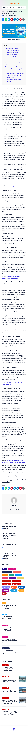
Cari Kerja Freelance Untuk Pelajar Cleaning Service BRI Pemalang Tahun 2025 (9, 713)
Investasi (20, 578)
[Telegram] (14, 509)
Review (13, 587)
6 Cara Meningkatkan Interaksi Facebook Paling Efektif (9, 652)
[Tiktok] (13, 509)
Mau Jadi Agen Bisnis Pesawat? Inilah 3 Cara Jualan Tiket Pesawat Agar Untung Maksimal (9, 525)
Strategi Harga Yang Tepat (13, 77)
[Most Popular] (14, 729)
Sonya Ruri (14, 505)
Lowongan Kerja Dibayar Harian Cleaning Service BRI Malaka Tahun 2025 (9, 702)
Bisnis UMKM (5, 477)
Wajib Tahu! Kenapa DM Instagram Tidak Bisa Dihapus (8, 618)
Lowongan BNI (16, 581)
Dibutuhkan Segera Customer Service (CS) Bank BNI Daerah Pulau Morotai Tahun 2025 (9, 680)
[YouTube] (19, 509)
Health (11, 575)
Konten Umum (6, 581)
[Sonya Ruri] (14, 500)
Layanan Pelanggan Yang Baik (14, 75)
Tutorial (21, 590)
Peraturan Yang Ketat (12, 54)
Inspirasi (5, 578)
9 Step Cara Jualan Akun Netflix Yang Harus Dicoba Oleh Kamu (9, 535)
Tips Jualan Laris (6, 481)
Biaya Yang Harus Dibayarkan (14, 50)
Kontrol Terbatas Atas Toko (13, 56)
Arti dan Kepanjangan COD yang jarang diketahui (9, 545)
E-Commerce (17, 571)
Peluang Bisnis (22, 479)
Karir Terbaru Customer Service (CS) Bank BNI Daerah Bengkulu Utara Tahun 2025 (8, 669)
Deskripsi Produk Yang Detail (13, 71)
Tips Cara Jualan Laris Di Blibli (12, 66)
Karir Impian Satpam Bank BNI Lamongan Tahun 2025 (9, 690)
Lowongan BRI (6, 584)
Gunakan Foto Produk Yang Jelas (15, 69)
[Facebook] (9, 509)
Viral (4, 593)
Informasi (19, 575)
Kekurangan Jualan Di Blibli (11, 48)
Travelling (14, 590)
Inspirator (13, 578)
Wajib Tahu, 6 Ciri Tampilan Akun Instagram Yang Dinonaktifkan (9, 607)
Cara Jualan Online (6, 479)
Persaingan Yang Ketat (12, 52)
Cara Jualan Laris (19, 477)
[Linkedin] (16, 509)
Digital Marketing (7, 571)
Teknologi (21, 587)
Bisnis (4, 568)
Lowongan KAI (16, 584)
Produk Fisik (6, 587)
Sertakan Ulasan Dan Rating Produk (15, 73)
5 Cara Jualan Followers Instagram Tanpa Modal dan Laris (9, 641)
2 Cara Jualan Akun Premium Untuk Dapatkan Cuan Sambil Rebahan (9, 629)
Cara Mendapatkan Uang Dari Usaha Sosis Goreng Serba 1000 (9, 555)
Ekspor (4, 575)
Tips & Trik (5, 590)
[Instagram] (11, 509)
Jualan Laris (14, 479)
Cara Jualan (12, 477)
